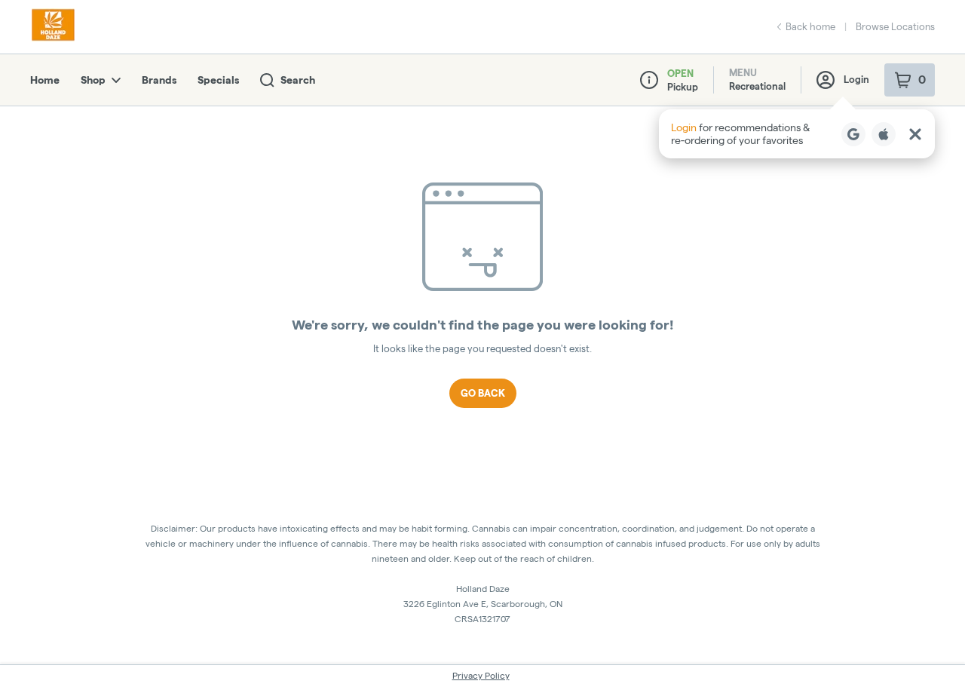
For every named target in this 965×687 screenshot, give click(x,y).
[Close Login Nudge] (915, 134)
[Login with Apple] (884, 134)
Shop (93, 80)
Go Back (483, 393)
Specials (218, 80)
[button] (797, 133)
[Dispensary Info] (649, 80)
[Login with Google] (853, 134)
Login (856, 79)
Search (297, 80)
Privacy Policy (481, 675)
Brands (159, 80)
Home (45, 80)
